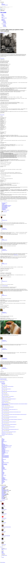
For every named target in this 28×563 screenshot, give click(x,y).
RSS (6, 380)
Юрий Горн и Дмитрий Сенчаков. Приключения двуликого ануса (10, 429)
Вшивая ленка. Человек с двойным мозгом (7, 434)
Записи (3, 551)
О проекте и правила (4, 555)
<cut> (2, 438)
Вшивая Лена (3, 444)
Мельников (3, 467)
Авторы (3, 15)
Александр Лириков (4, 494)
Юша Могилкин (5, 211)
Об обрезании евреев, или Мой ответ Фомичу (7, 386)
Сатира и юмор (4, 531)
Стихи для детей (4, 544)
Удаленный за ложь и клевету (5, 490)
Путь (2, 471)
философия (3, 478)
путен (2, 470)
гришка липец (4, 209)
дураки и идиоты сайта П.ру (5, 455)
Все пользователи (2, 500)
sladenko (3, 497)
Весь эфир (1, 435)
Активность (3, 553)
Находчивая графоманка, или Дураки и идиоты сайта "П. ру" (9, 409)
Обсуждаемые (3, 20)
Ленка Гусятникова (4, 206)
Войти (2, 3)
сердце (2, 474)
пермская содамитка (4, 204)
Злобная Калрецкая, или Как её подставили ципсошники (9, 424)
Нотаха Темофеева (4, 469)
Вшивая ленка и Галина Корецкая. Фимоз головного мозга (9, 391)
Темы (2, 14)
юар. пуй (3, 482)
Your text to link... (2, 58)
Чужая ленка (3, 481)
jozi (2, 219)
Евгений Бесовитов (4, 358)
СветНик (3, 405)
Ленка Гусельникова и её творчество (6, 205)
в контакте (3, 439)
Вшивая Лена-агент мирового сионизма (7, 445)
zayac (2, 498)
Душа (2, 458)
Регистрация (3, 4)
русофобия (3, 472)
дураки (3, 454)
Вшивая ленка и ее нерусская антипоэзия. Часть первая (9, 431)
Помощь (3, 557)
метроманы (3, 468)
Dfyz (2, 488)
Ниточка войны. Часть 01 (5, 401)
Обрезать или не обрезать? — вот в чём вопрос (7, 396)
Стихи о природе (4, 522)
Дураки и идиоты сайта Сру (5, 457)
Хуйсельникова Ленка (4, 479)
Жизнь (2, 460)
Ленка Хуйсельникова (5, 207)
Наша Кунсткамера (2, 32)
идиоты (3, 461)
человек (3, 480)
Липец (2, 465)
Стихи (2, 476)
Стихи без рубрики (4, 513)
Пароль (1, 7)
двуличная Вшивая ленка (5, 452)
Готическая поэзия (4, 447)
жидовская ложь (4, 459)
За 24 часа (4, 24)
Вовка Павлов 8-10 (4, 441)
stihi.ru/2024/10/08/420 (5, 285)
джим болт (3, 453)
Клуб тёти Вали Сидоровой (5, 462)
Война (2, 442)
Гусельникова (3, 203)
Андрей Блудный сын (4, 491)
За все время (4, 26)
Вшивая (3, 443)
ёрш (2, 483)
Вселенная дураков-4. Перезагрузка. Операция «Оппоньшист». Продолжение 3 (12, 419)
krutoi (2, 387)
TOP (2, 23)
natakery (3, 239)
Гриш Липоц (3, 449)
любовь (3, 466)
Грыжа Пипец (3, 451)
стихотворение (3, 477)
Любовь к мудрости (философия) (6, 535)
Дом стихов (3, 12)
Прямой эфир (2, 381)
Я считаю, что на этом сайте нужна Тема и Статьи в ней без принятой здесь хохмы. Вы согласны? (14, 414)
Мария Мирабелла (4, 493)
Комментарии (3, 383)
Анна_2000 (3, 397)
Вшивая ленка (4, 208)
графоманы (3, 448)
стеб (2, 475)
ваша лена (3, 440)
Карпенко (3, 402)
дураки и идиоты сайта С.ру (5, 456)
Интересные (3, 19)
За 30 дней (4, 22)
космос (2, 463)
